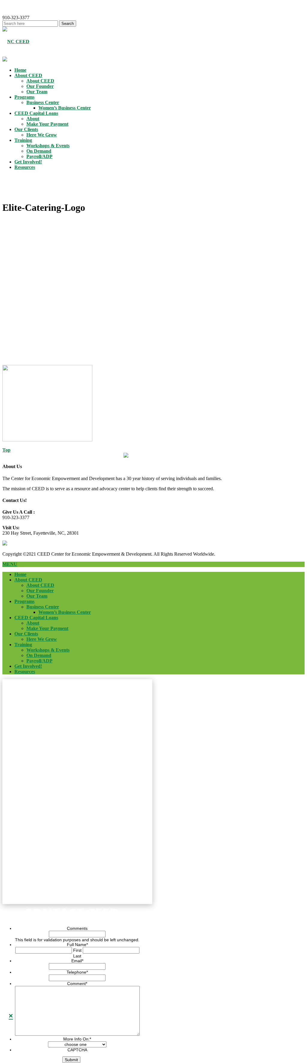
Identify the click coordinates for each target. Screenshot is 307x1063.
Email (77, 960)
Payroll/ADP (39, 156)
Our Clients (26, 129)
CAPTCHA (77, 1049)
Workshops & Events (48, 145)
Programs (24, 97)
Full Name (77, 944)
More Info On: (77, 1039)
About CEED (28, 75)
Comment (77, 983)
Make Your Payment (47, 124)
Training (23, 140)
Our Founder (40, 86)
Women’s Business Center (64, 107)
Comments (77, 928)
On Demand (38, 151)
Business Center (42, 102)
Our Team (36, 91)
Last (77, 956)
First (77, 950)
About (32, 118)
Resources (24, 167)
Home (20, 70)
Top (6, 449)
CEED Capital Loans (36, 113)
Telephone (77, 972)
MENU (9, 564)
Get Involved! (28, 161)
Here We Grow (41, 134)
